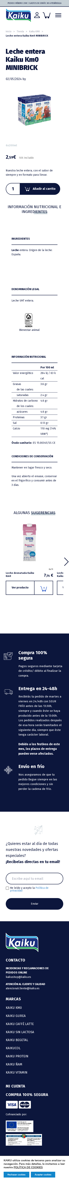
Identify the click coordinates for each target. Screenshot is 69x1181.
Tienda (20, 31)
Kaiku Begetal (17, 1040)
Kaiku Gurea (16, 1016)
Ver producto (20, 587)
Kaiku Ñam (14, 1064)
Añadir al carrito (44, 189)
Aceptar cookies (43, 1174)
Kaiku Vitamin (16, 1072)
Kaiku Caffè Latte (20, 1024)
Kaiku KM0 (34, 31)
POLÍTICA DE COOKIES (28, 1167)
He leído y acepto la (29, 889)
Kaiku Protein (17, 1056)
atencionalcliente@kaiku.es (22, 988)
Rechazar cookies (16, 1174)
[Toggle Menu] (58, 15)
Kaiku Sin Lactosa (20, 1032)
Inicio (9, 31)
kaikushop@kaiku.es (18, 977)
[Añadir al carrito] (43, 588)
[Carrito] (46, 15)
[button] (66, 562)
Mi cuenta (15, 1086)
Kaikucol (13, 1048)
